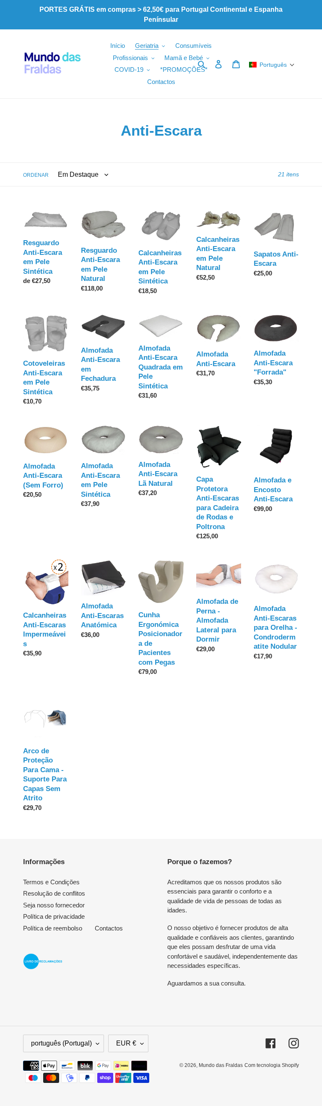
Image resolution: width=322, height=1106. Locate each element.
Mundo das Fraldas (221, 1065)
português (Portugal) (61, 1043)
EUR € (126, 1043)
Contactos (109, 928)
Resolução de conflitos (54, 893)
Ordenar (36, 175)
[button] (272, 65)
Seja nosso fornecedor (54, 905)
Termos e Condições (51, 882)
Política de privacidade (54, 916)
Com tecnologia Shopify (271, 1065)
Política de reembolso (52, 928)
